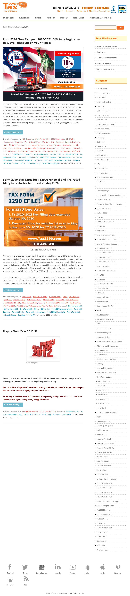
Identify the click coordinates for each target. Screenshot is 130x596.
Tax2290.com (8, 18)
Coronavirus (8, 142)
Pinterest (117, 573)
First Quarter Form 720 (105, 222)
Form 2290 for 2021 (104, 257)
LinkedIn (58, 573)
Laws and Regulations (105, 368)
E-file (25, 142)
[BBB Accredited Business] (113, 9)
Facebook (10, 573)
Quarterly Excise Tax (104, 452)
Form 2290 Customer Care (106, 239)
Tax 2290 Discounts (63, 148)
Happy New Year (103, 301)
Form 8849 (101, 279)
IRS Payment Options (105, 69)
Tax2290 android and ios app (107, 501)
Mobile (38, 18)
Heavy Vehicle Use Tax (105, 306)
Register (69, 11)
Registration (78, 18)
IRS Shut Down (102, 350)
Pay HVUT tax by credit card (107, 412)
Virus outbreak (102, 550)
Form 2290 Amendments (107, 58)
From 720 (100, 293)
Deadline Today (55, 297)
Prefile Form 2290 (19, 163)
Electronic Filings (62, 142)
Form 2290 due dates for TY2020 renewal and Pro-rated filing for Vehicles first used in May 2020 (41, 181)
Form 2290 (25, 145)
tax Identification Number (106, 479)
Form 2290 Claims (104, 63)
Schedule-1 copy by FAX (51, 163)
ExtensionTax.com (105, 381)
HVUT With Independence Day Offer (57, 160)
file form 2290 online (42, 309)
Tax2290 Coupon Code (105, 505)
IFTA (98, 324)
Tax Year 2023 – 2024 (104, 492)
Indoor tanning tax (104, 332)
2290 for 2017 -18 (103, 115)
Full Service (24, 18)
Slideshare (10, 585)
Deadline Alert (102, 155)
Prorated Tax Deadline (105, 439)
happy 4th (38, 160)
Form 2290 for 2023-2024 (106, 261)
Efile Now (45, 142)
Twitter (25, 573)
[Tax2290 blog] (15, 11)
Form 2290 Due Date (48, 157)
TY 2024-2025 (101, 536)
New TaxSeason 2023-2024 (107, 372)
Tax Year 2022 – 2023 (104, 488)
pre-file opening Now (104, 426)
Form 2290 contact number (28, 157)
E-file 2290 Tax (34, 142)
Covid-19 (18, 142)
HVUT (99, 310)
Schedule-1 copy (34, 163)
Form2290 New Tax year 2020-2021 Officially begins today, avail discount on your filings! (41, 40)
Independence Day (104, 328)
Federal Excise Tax (103, 199)
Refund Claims (102, 457)
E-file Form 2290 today (105, 177)
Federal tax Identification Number (109, 204)
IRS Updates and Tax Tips (21, 148)
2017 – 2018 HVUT (103, 93)
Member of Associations (99, 11)
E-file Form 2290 (72, 154)
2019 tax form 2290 (40, 154)
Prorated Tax (101, 434)
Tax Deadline (77, 148)
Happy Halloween (103, 297)
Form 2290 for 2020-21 (105, 253)
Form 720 (100, 275)
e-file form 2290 (102, 173)
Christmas (100, 142)
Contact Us (81, 11)
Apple (103, 573)
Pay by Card (101, 408)
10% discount (18, 154)
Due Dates (101, 52)
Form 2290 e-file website (23, 160)
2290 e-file (100, 106)
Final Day (100, 217)
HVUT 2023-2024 (103, 315)
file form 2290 (14, 145)
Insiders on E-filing (103, 337)
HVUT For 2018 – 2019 (105, 319)
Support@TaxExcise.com (96, 7)
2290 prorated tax (103, 133)
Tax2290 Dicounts (103, 510)
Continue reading (12, 132)
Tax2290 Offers (102, 519)
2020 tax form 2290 (57, 154)
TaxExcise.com (34, 151)
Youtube (73, 573)
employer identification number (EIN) (111, 195)
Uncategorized (102, 541)
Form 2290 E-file (64, 157)
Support (64, 18)
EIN (52, 142)
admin (79, 163)
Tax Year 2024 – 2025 (104, 497)
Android (87, 573)
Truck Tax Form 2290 (49, 151)
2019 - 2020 (26, 297)
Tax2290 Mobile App (104, 514)
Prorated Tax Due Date (105, 443)
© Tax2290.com (52, 593)
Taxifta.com (101, 523)
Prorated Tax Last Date (105, 448)
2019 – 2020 (101, 97)
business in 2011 (72, 411)
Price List (51, 18)
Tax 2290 (50, 148)
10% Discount (27, 139)
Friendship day (102, 288)
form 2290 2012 (102, 230)
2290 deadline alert (104, 102)
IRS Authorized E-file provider (33, 303)
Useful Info (76, 151)
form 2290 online (55, 145)
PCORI (99, 417)
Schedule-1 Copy (38, 148)
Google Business (41, 573)
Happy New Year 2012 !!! (20, 331)
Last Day (100, 363)
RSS (25, 585)
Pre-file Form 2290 (53, 303)
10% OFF (28, 154)
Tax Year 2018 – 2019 (104, 483)
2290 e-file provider (42, 139)
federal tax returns (34, 300)
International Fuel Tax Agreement (109, 341)
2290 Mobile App (57, 139)
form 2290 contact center (106, 235)
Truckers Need (64, 151)
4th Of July (70, 139)
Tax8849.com (103, 399)
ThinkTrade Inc (64, 593)
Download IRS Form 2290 (107, 46)
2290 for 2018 (102, 120)
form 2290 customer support (107, 244)
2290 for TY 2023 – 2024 (105, 124)
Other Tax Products (104, 377)
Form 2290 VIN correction (106, 270)
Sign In (60, 11)
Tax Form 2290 (9, 151)
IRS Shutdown (102, 355)
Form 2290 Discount (39, 145)
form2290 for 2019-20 (12, 303)
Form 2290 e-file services (35, 312)
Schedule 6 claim (30, 414)
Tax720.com (102, 395)
